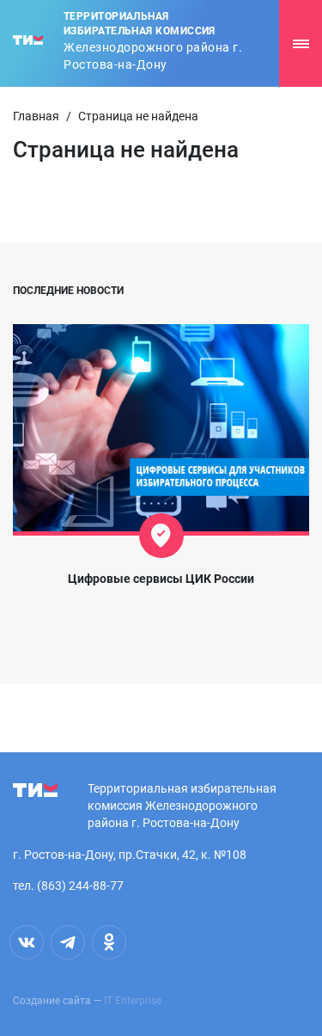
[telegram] (68, 942)
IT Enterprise (132, 1001)
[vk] (26, 942)
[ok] (109, 942)
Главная (36, 116)
